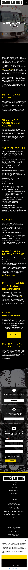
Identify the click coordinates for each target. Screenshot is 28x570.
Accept (14, 557)
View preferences (14, 565)
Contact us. (14, 484)
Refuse (14, 561)
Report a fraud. (14, 493)
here (20, 296)
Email (7, 438)
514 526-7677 (16, 507)
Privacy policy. (14, 487)
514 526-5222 (16, 531)
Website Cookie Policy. (14, 490)
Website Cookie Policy (13, 568)
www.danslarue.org (7, 69)
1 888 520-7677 (16, 508)
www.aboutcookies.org (8, 275)
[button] (26, 540)
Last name (8, 449)
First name (8, 444)
